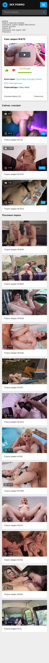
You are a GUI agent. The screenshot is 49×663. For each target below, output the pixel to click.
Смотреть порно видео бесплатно (18, 25)
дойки (5, 21)
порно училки (9, 26)
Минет (39, 79)
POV (6, 83)
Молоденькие (15, 83)
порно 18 (6, 28)
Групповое (21, 79)
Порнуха (6, 32)
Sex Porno (16, 5)
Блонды (31, 79)
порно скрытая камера (13, 23)
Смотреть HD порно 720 (14, 30)
